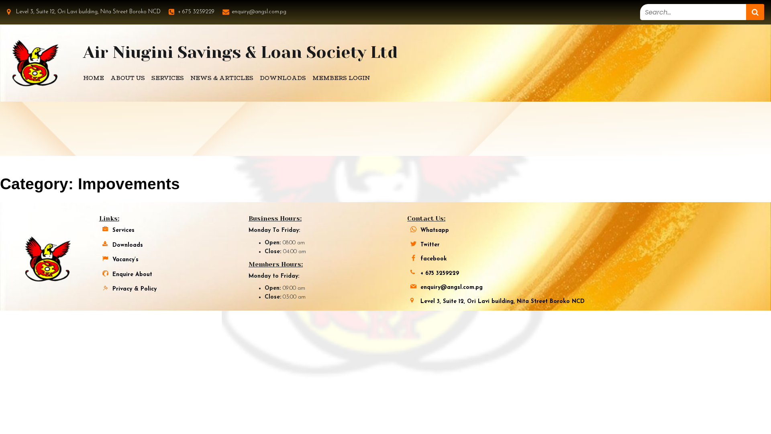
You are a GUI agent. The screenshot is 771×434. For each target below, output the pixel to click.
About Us (127, 78)
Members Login (341, 78)
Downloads (283, 78)
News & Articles (221, 78)
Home (93, 78)
